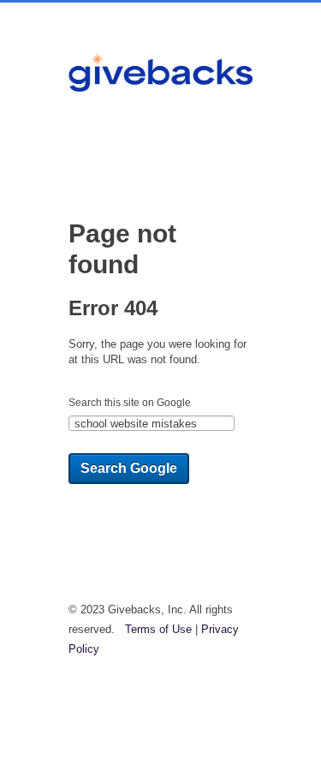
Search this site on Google (129, 403)
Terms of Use (158, 629)
